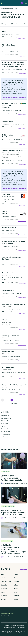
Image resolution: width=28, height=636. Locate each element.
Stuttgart (16, 581)
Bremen (3, 592)
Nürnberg (16, 595)
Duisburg (3, 599)
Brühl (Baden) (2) (6, 423)
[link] (14, 35)
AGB (18, 627)
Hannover (3, 595)
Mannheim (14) (5, 415)
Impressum (22, 627)
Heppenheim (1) (5, 434)
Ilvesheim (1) (4, 437)
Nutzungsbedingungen (9, 627)
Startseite (3, 8)
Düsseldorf (4, 585)
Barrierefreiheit (20, 625)
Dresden (16, 592)
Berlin (2, 574)
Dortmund (4, 588)
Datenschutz (13, 625)
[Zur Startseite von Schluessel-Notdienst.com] (7, 3)
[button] (22, 3)
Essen (16, 588)
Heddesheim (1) (5, 431)
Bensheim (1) (4, 429)
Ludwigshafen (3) (6, 418)
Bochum (16, 599)
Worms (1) (4, 426)
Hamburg (16, 574)
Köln (15, 577)
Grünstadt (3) (5, 421)
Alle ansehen (23, 569)
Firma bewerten (22, 38)
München (3, 577)
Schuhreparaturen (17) (7, 24)
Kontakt (7, 625)
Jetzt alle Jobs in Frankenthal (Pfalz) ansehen (14, 97)
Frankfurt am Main (6, 581)
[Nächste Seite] (25, 400)
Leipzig (16, 585)
